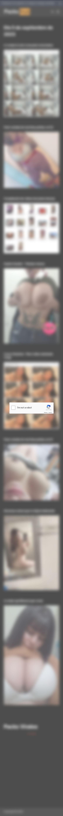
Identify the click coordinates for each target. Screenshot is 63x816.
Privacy (45, 412)
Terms (50, 412)
